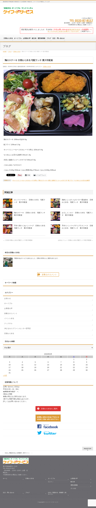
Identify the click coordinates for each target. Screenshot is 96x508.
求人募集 (73, 488)
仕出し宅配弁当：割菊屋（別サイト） (57, 493)
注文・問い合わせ (8, 492)
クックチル (8, 323)
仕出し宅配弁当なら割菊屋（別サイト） (17, 453)
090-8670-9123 (74, 29)
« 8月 (5, 375)
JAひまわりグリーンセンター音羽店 (17, 328)
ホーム (5, 478)
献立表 (73, 481)
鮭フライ (71, 180)
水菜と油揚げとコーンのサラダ (57, 180)
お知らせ (7, 298)
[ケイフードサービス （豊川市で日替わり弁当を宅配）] (18, 11)
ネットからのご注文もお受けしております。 (64, 31)
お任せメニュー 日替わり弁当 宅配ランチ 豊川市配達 (75, 240)
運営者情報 (74, 485)
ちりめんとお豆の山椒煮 (82, 180)
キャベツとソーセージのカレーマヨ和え (25, 180)
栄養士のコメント (10, 313)
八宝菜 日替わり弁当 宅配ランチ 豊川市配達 (17, 240)
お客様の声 (8, 308)
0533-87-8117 (84, 20)
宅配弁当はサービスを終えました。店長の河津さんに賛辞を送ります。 (36, 258)
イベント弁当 (9, 318)
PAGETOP (87, 448)
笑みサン (51, 481)
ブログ (27, 492)
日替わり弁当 (47, 66)
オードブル (8, 303)
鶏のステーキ (42, 180)
